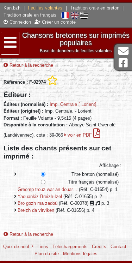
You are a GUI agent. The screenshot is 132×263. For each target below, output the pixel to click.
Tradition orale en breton (94, 8)
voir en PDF (79, 135)
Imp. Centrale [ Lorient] (73, 104)
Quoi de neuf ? (18, 246)
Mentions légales (80, 253)
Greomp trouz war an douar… (47, 189)
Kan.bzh (12, 8)
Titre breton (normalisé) (95, 174)
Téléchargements (70, 246)
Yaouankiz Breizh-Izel (40, 196)
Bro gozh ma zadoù (37, 203)
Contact (118, 246)
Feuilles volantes (45, 8)
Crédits (99, 246)
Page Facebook (123, 63)
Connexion (19, 22)
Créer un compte (58, 22)
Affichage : (110, 165)
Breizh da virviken (36, 210)
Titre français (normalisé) (93, 182)
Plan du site (46, 253)
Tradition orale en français (30, 15)
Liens (42, 246)
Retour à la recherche (30, 65)
